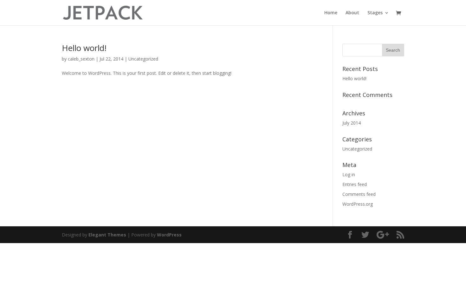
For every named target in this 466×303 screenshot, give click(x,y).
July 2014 (351, 123)
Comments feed (359, 194)
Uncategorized (143, 59)
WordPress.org (357, 204)
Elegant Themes (107, 235)
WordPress (169, 235)
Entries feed (354, 184)
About (352, 13)
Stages (375, 13)
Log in (348, 174)
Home (330, 13)
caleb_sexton (81, 59)
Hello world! (84, 48)
